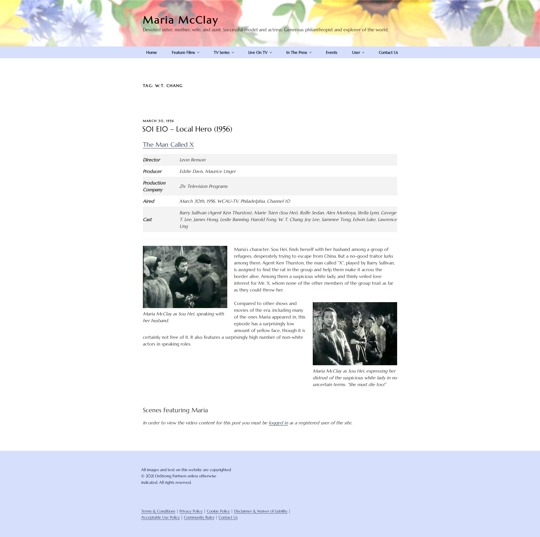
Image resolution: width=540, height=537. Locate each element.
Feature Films (183, 52)
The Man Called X (168, 144)
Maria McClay (181, 20)
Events (331, 52)
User (356, 52)
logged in (278, 422)
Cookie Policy (218, 511)
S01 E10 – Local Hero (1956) (187, 128)
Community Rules (199, 517)
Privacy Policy (190, 511)
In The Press (296, 52)
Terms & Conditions (158, 511)
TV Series (222, 52)
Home (151, 52)
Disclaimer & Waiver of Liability (260, 511)
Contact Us (388, 52)
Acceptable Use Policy (160, 517)
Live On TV (257, 52)
